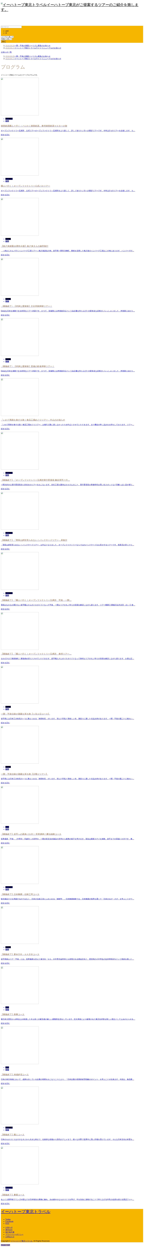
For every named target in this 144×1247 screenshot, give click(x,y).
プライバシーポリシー (14, 1234)
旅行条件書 (9, 1232)
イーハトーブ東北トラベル (25, 19)
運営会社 (9, 1230)
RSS (7, 1223)
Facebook (9, 1221)
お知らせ (9, 1227)
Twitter (8, 1219)
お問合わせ (9, 1237)
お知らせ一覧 (6, 52)
